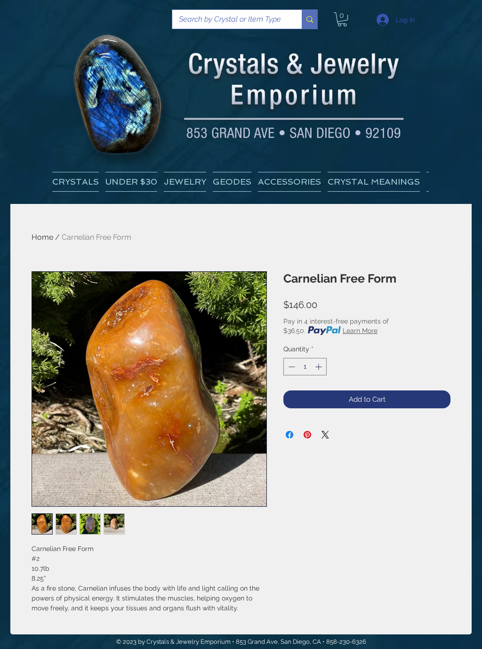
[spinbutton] (305, 366)
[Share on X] (325, 434)
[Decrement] (291, 366)
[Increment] (319, 366)
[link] (342, 19)
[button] (373, 182)
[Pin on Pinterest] (307, 434)
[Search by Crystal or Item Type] (309, 19)
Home (42, 237)
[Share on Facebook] (289, 434)
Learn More (360, 330)
